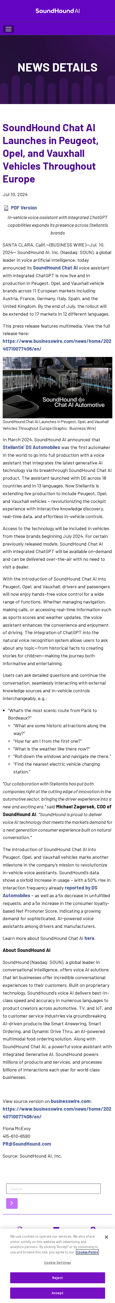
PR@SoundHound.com (27, 1144)
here (89, 938)
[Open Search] (8, 29)
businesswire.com (70, 1101)
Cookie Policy (87, 1252)
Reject (57, 1278)
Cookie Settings (57, 1262)
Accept (58, 1293)
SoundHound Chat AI (55, 268)
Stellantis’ (31, 447)
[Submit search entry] (12, 1203)
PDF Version (24, 207)
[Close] (106, 1237)
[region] (57, 1266)
